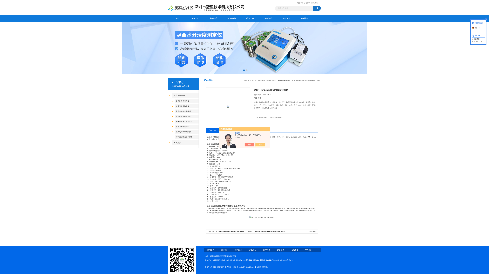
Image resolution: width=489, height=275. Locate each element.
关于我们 (195, 18)
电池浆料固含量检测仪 (184, 111)
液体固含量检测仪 (182, 106)
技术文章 (250, 18)
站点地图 (242, 267)
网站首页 (210, 250)
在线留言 (307, 3)
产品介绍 (212, 130)
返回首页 (300, 3)
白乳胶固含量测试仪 (183, 116)
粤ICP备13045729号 (217, 267)
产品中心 (232, 18)
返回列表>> (312, 231)
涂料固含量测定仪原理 (184, 137)
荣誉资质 (268, 18)
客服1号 (477, 28)
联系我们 (314, 3)
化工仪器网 (257, 267)
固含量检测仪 (179, 95)
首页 (177, 18)
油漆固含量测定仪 (182, 127)
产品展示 (262, 80)
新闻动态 (214, 18)
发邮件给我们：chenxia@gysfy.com (270, 117)
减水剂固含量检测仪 (183, 132)
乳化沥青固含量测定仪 (184, 121)
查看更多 (177, 143)
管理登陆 (265, 267)
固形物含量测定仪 (182, 101)
